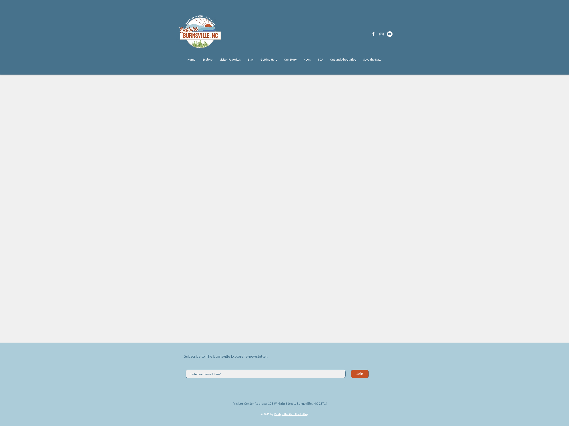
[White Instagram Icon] (381, 34)
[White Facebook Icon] (373, 34)
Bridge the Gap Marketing (291, 414)
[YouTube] (390, 34)
